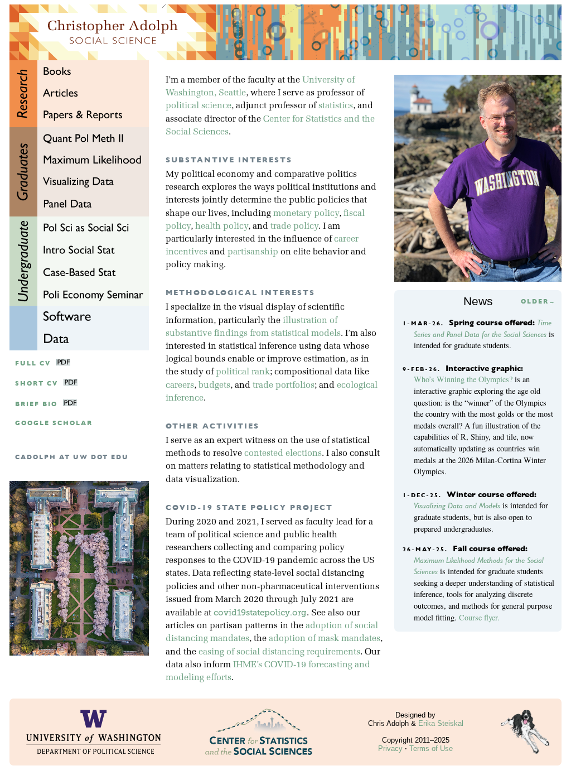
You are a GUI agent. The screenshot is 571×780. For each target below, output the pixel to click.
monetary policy (306, 213)
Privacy (390, 748)
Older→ (538, 301)
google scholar (54, 423)
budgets (214, 385)
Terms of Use (431, 748)
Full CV (33, 363)
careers (180, 385)
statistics (335, 106)
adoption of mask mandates (324, 638)
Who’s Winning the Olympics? (463, 379)
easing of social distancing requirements (279, 652)
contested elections (283, 453)
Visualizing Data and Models (457, 505)
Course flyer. (479, 617)
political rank (243, 372)
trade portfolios (283, 385)
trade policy (294, 226)
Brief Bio (36, 404)
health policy (221, 226)
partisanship (253, 252)
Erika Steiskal (440, 723)
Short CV (36, 383)
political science (198, 106)
